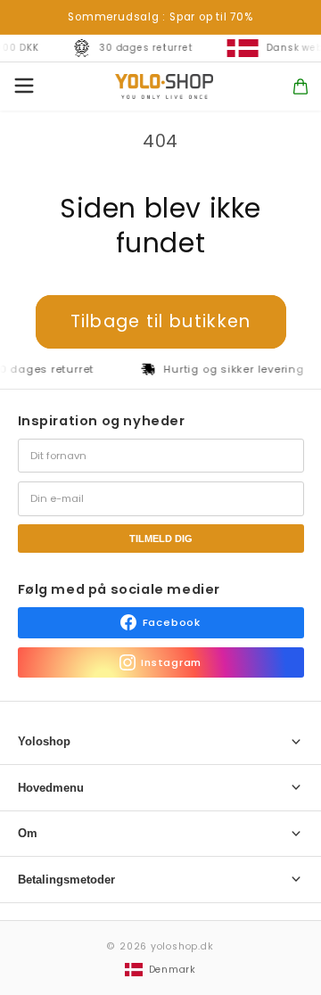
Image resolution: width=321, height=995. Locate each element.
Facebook (172, 622)
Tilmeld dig (161, 538)
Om (27, 833)
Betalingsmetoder (66, 879)
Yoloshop (44, 741)
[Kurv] (300, 86)
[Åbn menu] (24, 87)
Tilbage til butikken (160, 321)
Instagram (171, 662)
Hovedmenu (51, 787)
